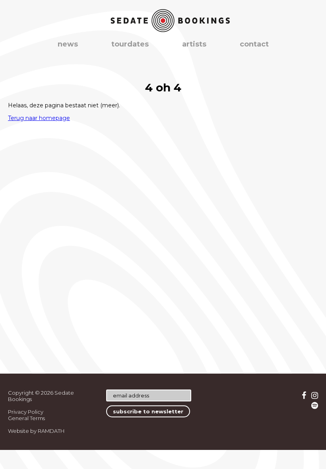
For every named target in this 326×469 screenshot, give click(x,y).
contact (254, 44)
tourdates (130, 44)
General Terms (26, 418)
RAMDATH (51, 431)
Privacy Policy (25, 412)
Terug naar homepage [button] (39, 118)
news (68, 44)
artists (194, 44)
